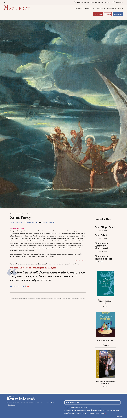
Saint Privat (101, 235)
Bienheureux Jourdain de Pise (103, 257)
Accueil (12, 214)
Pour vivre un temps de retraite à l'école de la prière (105, 301)
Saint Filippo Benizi (105, 227)
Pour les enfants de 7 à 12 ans (105, 341)
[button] (37, 222)
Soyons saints (19, 214)
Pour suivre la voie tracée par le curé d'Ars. (105, 382)
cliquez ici (102, 413)
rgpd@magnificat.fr (93, 413)
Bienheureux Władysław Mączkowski (101, 245)
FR (5, 2)
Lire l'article (99, 230)
